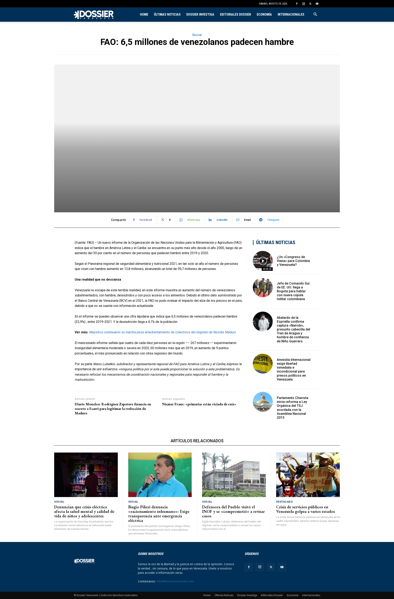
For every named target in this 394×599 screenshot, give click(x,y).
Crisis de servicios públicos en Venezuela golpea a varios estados (305, 509)
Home (144, 14)
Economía (264, 14)
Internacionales (291, 14)
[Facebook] (297, 3)
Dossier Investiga (200, 14)
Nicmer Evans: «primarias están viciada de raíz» (199, 404)
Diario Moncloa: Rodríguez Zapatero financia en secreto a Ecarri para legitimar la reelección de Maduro (113, 408)
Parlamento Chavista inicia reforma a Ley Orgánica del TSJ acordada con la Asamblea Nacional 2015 (292, 408)
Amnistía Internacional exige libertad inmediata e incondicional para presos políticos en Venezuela (293, 369)
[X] (310, 3)
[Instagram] (303, 3)
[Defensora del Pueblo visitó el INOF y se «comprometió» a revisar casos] (234, 475)
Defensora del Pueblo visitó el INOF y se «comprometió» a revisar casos (233, 511)
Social (197, 35)
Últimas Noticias (167, 14)
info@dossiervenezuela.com (175, 581)
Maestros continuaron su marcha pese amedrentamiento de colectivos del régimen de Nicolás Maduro (162, 332)
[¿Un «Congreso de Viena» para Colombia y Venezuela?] (263, 261)
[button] (315, 15)
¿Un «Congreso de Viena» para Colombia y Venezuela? (293, 261)
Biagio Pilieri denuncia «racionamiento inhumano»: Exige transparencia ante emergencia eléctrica (158, 513)
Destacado (284, 501)
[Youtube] (317, 3)
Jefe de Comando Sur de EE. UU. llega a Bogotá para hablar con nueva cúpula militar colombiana (293, 291)
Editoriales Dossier (235, 14)
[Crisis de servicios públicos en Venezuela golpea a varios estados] (308, 475)
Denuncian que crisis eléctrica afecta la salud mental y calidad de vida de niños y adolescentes (84, 511)
